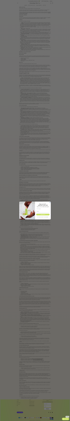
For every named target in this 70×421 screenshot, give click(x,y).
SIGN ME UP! (42, 214)
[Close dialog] (49, 202)
